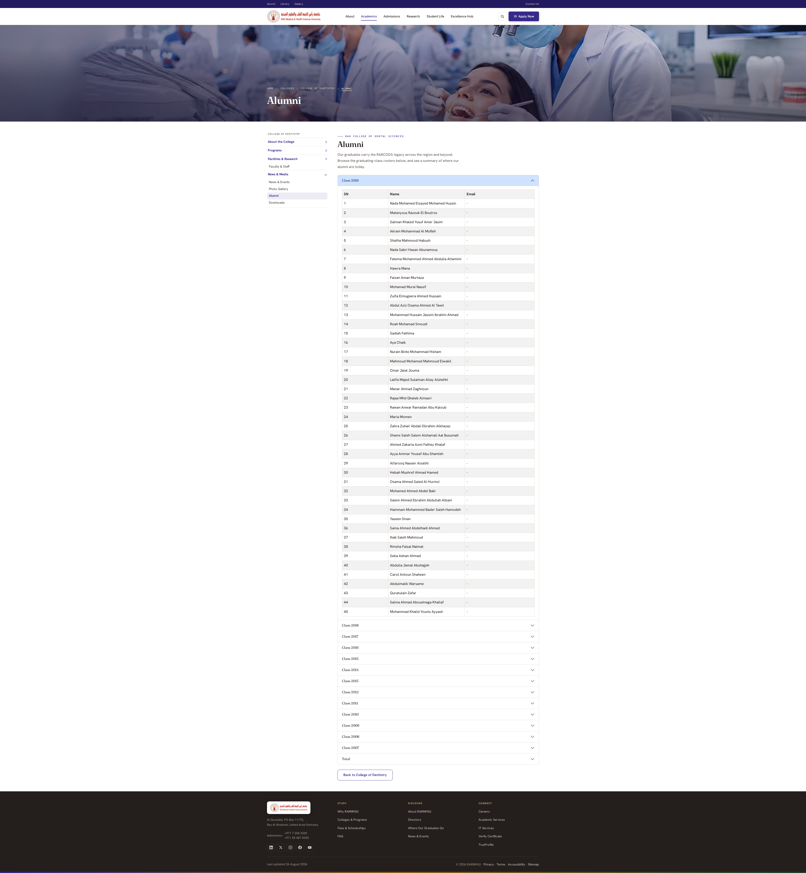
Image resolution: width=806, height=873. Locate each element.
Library (284, 4)
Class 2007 (350, 748)
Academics (369, 16)
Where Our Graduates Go (426, 828)
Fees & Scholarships (352, 828)
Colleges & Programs (352, 820)
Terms (501, 864)
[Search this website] (502, 16)
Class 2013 (350, 681)
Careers (484, 811)
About (349, 16)
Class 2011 (350, 703)
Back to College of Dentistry (365, 775)
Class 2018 (350, 625)
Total (346, 759)
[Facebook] (300, 848)
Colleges (287, 88)
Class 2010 (350, 714)
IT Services (486, 828)
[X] (281, 848)
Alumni (271, 4)
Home (270, 88)
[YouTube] (310, 848)
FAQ (340, 836)
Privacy (489, 864)
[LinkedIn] (271, 848)
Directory (414, 820)
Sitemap (533, 864)
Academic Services (492, 820)
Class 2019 (350, 180)
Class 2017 (350, 636)
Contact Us (532, 4)
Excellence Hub (462, 16)
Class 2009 (350, 725)
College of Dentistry (318, 88)
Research (413, 16)
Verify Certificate (490, 836)
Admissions (391, 16)
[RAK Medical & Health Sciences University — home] (294, 16)
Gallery (298, 4)
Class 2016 (350, 647)
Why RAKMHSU (348, 811)
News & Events (418, 836)
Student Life (435, 16)
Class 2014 (350, 670)
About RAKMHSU (419, 811)
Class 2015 (350, 659)
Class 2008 (350, 736)
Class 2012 (350, 692)
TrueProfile (486, 845)
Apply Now (526, 16)
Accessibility (516, 864)
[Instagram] (290, 848)
